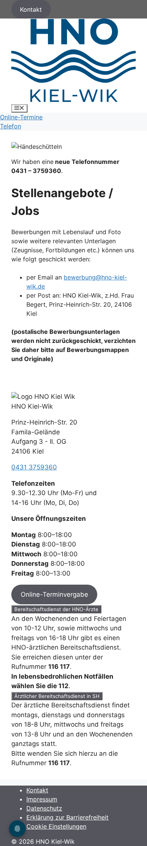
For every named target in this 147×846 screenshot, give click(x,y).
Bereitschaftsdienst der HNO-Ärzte (56, 609)
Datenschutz (44, 808)
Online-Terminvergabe (54, 594)
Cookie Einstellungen (56, 826)
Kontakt (31, 9)
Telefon (10, 126)
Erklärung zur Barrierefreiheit (67, 817)
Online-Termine (21, 117)
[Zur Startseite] (73, 99)
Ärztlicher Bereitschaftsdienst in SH (57, 696)
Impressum (41, 799)
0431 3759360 (34, 467)
